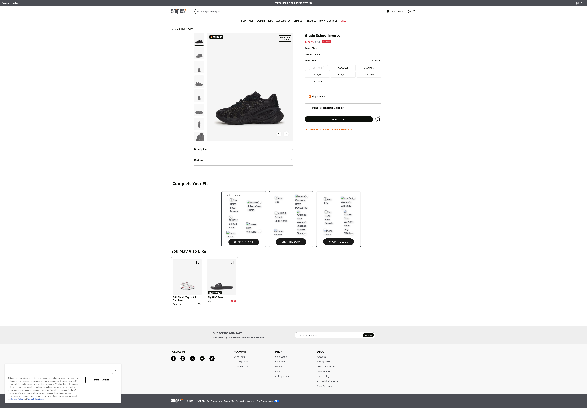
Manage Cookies (101, 379)
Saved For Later (241, 366)
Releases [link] (311, 20)
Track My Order (241, 361)
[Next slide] (286, 133)
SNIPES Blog (323, 376)
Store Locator (281, 356)
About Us (321, 356)
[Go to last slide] (278, 133)
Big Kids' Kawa (215, 297)
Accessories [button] (283, 20)
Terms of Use (229, 401)
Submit (368, 335)
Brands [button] (298, 20)
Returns (279, 366)
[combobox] (288, 11)
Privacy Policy (323, 361)
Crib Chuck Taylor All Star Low (184, 299)
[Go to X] (192, 358)
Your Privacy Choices (265, 401)
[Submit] (377, 11)
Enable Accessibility (10, 3)
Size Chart (376, 60)
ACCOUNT (240, 351)
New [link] (243, 20)
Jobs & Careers (324, 371)
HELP (278, 351)
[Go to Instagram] (182, 358)
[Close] (115, 370)
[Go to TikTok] (212, 358)
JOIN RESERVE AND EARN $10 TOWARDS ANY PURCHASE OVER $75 (293, 3)
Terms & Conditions (326, 366)
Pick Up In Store (282, 376)
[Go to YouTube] (202, 358)
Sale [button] (343, 20)
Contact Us (280, 361)
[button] (409, 11)
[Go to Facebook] (173, 358)
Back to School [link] (328, 20)
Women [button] (261, 20)
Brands (181, 28)
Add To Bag (339, 119)
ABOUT (321, 351)
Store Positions (324, 386)
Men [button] (251, 20)
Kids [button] (270, 20)
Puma (190, 28)
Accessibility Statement (328, 381)
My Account (239, 356)
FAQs (277, 371)
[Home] (178, 11)
